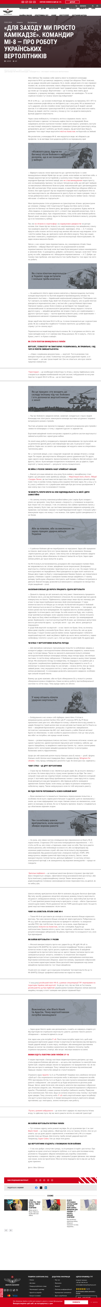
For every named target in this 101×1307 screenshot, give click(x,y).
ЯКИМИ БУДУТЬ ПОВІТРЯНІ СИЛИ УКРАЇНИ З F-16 (48, 1054)
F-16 (54, 1039)
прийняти (76, 1302)
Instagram (8, 1290)
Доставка (32, 1283)
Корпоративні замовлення (63, 1292)
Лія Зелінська (32, 22)
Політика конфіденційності (63, 1289)
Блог (94, 8)
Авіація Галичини (10, 70)
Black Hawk (33, 1131)
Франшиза (58, 1283)
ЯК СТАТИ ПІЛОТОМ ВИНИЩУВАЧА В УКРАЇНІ (46, 341)
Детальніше (57, 1301)
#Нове (53, 15)
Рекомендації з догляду (37, 1289)
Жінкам (34, 8)
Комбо (63, 8)
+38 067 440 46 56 (82, 1282)
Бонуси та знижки (35, 1296)
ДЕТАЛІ (72, 2)
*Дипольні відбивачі (36, 873)
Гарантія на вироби (36, 1292)
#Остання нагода (79, 15)
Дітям (43, 8)
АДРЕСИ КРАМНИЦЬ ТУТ (84, 1277)
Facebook (5, 1290)
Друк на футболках (61, 1296)
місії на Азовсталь (67, 131)
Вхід (93, 6)
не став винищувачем (72, 180)
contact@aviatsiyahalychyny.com (86, 1285)
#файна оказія (25, 15)
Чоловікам (24, 8)
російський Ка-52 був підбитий (41, 988)
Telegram (17, 1290)
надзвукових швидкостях (70, 224)
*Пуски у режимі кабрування (40, 1111)
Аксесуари (53, 8)
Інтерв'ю (27, 70)
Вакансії (57, 1286)
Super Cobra (43, 1139)
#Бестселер (64, 15)
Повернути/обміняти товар (38, 1286)
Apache (45, 1075)
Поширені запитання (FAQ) (38, 1277)
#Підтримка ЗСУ (41, 15)
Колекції (73, 8)
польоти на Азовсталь (48, 927)
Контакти (83, 6)
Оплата (32, 1280)
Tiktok (14, 1290)
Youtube (11, 1290)
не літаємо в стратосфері (46, 224)
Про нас (57, 1280)
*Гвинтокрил (33, 372)
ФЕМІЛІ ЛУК (84, 8)
